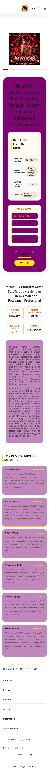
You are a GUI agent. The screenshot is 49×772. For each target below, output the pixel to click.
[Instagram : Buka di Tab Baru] (27, 760)
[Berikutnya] (46, 49)
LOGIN (24, 254)
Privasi (15, 767)
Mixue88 (13, 347)
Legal (23, 767)
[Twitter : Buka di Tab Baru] (21, 760)
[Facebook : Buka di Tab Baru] (16, 760)
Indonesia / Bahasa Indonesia (13, 748)
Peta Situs (32, 767)
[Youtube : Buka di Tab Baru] (32, 760)
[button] (33, 8)
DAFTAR (24, 262)
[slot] (8, 8)
